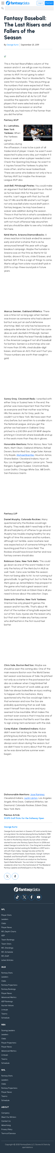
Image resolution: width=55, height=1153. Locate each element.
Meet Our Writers (8, 1117)
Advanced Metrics (8, 997)
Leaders (4, 919)
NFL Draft (5, 956)
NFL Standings (7, 948)
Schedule (5, 1018)
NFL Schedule (7, 952)
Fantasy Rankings (8, 989)
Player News (6, 927)
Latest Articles (7, 960)
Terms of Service (8, 1133)
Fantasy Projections (9, 985)
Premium (49, 3)
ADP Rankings (7, 1001)
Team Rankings (7, 940)
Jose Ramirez (37, 794)
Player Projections (8, 1043)
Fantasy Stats (7, 973)
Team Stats (6, 944)
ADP (3, 935)
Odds (3, 923)
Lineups (4, 1009)
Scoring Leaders (8, 1030)
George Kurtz (13, 45)
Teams (4, 1014)
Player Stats (6, 915)
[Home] (18, 3)
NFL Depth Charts (8, 931)
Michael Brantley (25, 455)
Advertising (6, 1125)
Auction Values (7, 1005)
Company (5, 1113)
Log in (40, 3)
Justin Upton (31, 798)
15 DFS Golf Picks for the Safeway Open (24, 818)
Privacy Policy (6, 1129)
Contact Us (6, 1121)
